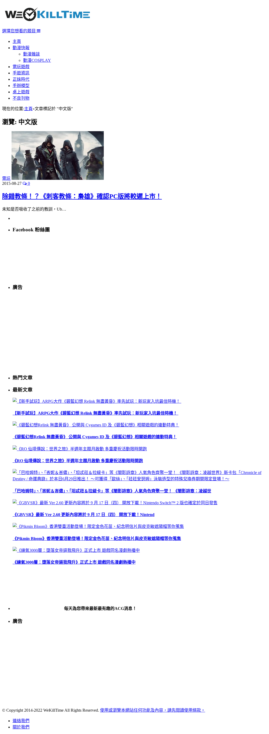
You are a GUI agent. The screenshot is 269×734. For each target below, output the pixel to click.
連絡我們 (21, 720)
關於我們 (21, 727)
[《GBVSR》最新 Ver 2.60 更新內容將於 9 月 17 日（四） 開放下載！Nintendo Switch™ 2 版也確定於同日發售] (115, 503)
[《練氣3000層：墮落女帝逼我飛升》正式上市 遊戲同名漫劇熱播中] (76, 550)
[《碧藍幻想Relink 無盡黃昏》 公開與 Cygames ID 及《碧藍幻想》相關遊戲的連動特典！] (96, 425)
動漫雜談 (31, 54)
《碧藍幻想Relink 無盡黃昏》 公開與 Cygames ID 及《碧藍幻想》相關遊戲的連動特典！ (95, 437)
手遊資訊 (21, 73)
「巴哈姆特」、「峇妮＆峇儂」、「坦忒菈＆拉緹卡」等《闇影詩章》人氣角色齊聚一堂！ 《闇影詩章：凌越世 (112, 491)
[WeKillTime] (47, 25)
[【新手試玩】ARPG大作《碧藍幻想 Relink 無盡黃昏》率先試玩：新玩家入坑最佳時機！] (97, 401)
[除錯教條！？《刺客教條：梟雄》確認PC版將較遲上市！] (58, 178)
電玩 (6, 178)
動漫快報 (21, 47)
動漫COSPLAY (37, 60)
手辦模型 (21, 85)
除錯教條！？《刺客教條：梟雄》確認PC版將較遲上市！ (82, 196)
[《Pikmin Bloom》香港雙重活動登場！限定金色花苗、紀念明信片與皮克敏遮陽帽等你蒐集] (98, 526)
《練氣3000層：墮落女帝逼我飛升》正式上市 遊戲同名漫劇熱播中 (74, 562)
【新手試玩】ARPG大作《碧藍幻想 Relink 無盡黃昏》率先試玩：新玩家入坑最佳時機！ (95, 413)
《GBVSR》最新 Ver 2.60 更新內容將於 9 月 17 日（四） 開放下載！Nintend (83, 514)
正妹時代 (21, 79)
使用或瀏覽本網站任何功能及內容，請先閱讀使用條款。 (152, 710)
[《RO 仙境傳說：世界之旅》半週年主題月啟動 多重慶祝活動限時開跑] (80, 449)
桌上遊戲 (21, 92)
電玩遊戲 (21, 66)
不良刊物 (21, 98)
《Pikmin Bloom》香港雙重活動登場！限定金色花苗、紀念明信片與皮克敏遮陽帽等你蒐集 (97, 538)
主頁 (17, 41)
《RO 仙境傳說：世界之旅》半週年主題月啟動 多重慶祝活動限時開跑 (78, 460)
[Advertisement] (140, 332)
